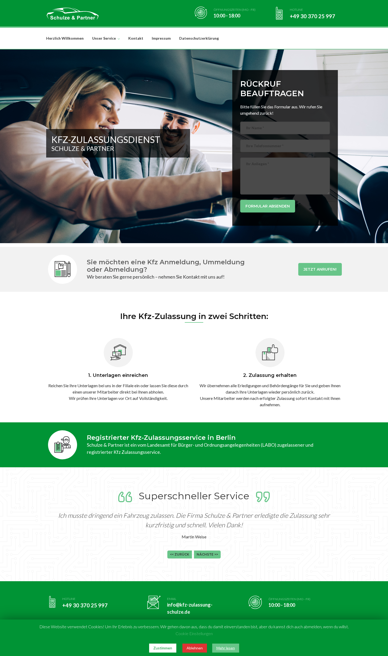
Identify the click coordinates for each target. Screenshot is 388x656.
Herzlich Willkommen (65, 38)
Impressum (161, 38)
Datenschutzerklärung (199, 38)
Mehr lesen (225, 648)
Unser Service (104, 38)
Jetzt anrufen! (320, 269)
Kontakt (135, 38)
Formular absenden (267, 206)
